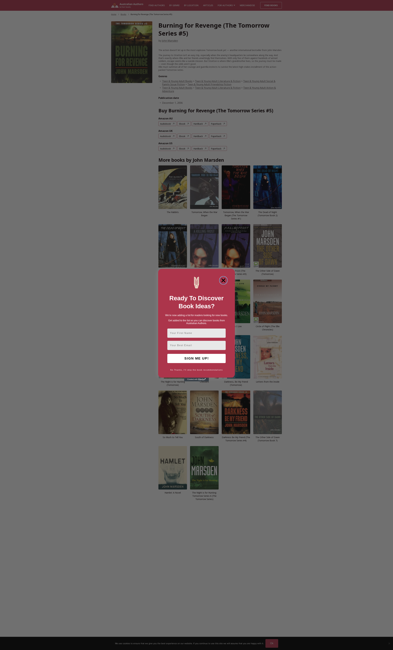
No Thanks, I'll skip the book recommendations (196, 370)
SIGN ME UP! (196, 358)
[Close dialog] (223, 280)
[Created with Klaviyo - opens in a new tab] (196, 379)
